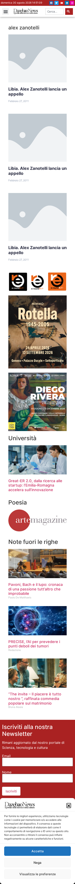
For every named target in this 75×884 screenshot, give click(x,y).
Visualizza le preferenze (37, 874)
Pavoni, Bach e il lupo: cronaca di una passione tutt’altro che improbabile (35, 589)
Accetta (37, 851)
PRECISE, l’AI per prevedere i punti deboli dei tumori (34, 643)
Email (6, 756)
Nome (6, 772)
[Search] (69, 11)
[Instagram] (72, 3)
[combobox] (54, 11)
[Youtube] (62, 3)
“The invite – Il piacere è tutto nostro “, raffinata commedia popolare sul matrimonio (34, 698)
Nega (37, 863)
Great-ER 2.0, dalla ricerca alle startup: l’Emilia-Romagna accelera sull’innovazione (35, 485)
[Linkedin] (67, 3)
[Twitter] (56, 3)
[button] (69, 805)
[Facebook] (51, 3)
